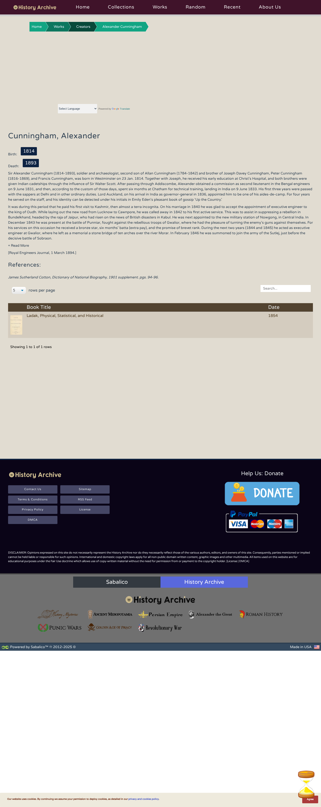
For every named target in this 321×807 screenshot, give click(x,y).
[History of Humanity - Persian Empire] (160, 614)
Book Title (39, 307)
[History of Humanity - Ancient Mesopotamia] (110, 614)
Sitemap (85, 489)
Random (195, 7)
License (85, 509)
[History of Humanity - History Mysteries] (60, 614)
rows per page (41, 290)
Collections (121, 7)
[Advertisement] (160, 66)
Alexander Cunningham (122, 27)
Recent (232, 7)
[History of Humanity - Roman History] (261, 614)
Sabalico (117, 582)
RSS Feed (85, 499)
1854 (273, 315)
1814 (29, 151)
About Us (270, 7)
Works (160, 7)
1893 (30, 163)
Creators (83, 27)
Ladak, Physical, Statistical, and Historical (65, 315)
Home (83, 7)
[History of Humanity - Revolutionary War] (160, 627)
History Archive (204, 582)
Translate (125, 108)
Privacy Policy (32, 509)
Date (274, 307)
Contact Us (32, 489)
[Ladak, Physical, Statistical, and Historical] (17, 324)
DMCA (33, 520)
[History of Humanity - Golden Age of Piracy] (110, 627)
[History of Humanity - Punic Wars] (60, 627)
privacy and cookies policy (143, 799)
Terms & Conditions (33, 499)
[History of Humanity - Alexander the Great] (211, 614)
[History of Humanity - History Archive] (160, 600)
